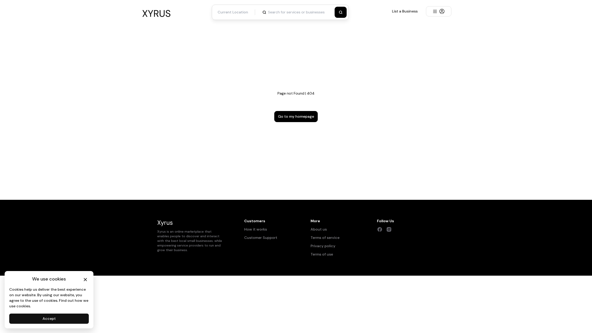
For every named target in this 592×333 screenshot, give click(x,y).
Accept (49, 318)
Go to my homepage (296, 116)
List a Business (405, 11)
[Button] (341, 12)
